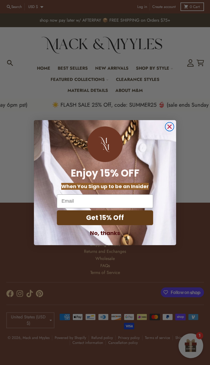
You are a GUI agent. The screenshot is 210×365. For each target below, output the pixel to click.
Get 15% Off (105, 217)
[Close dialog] (169, 126)
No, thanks (105, 233)
